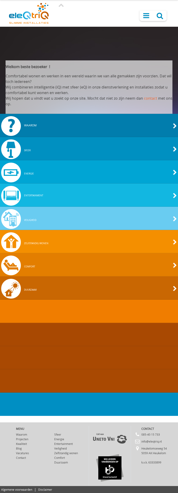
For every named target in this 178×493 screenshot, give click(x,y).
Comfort (59, 458)
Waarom (21, 434)
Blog (19, 448)
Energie (59, 439)
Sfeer (57, 434)
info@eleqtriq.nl (151, 441)
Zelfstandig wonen (66, 453)
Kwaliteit (21, 444)
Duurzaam (61, 462)
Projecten (22, 439)
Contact (21, 458)
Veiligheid (60, 448)
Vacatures (22, 453)
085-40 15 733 (150, 434)
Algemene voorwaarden (16, 489)
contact (150, 98)
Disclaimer (45, 489)
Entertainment (63, 444)
